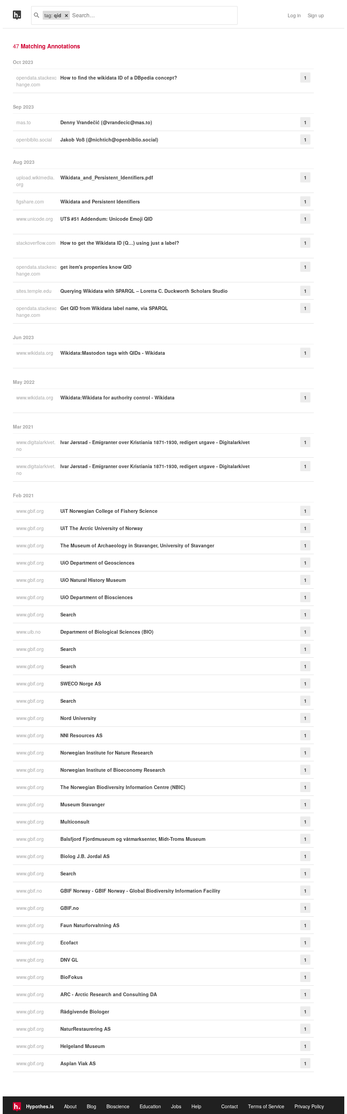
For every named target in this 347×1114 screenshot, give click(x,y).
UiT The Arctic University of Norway (101, 528)
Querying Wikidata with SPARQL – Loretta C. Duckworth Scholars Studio (144, 290)
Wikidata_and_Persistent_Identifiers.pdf (106, 177)
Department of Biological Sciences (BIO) (107, 631)
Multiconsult (74, 821)
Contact (229, 1106)
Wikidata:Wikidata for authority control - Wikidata (117, 397)
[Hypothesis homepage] (22, 15)
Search (68, 614)
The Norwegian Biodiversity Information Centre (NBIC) (122, 787)
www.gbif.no (29, 890)
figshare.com (30, 201)
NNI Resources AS (81, 735)
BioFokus (71, 977)
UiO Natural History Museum (93, 579)
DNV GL (69, 959)
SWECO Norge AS (80, 683)
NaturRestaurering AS (85, 1028)
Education (150, 1106)
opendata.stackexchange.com (36, 81)
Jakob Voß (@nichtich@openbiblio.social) (109, 139)
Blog (91, 1106)
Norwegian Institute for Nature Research (106, 752)
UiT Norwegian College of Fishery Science (109, 510)
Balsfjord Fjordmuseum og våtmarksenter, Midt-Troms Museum (132, 838)
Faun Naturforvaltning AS (89, 925)
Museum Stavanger (82, 804)
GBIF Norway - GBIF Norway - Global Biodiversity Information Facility (140, 890)
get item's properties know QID (95, 266)
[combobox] (151, 15)
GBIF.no (69, 907)
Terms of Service (266, 1106)
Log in (294, 15)
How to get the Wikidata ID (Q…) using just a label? (119, 242)
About (70, 1106)
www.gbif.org (30, 510)
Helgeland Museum (82, 1046)
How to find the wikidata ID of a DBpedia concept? (118, 77)
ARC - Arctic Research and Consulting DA (108, 994)
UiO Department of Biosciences (96, 597)
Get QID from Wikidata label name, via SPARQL (114, 308)
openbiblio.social (34, 139)
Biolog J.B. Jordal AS (84, 856)
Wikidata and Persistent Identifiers (100, 201)
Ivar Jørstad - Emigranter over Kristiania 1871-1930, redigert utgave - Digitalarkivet (155, 442)
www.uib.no (29, 631)
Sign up (316, 15)
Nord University (78, 718)
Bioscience (117, 1106)
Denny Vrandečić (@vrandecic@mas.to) (106, 122)
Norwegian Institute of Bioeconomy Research (112, 769)
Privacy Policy (309, 1106)
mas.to (24, 122)
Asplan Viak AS (78, 1063)
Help (196, 1106)
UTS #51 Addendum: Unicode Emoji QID (106, 218)
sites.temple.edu (34, 290)
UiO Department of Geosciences (97, 562)
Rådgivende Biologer (84, 1011)
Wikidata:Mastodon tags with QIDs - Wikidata (112, 352)
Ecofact (69, 942)
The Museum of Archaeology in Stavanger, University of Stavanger (137, 545)
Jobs (176, 1106)
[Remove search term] (66, 15)
